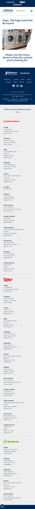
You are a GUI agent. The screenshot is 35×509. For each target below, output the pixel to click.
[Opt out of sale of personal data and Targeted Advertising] (2, 506)
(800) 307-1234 (8, 189)
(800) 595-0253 (8, 235)
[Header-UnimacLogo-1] (22, 2)
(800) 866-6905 (8, 349)
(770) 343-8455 (8, 453)
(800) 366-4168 (8, 168)
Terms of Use (14, 99)
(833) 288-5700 (8, 157)
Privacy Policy (6, 99)
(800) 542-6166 (8, 313)
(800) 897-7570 (8, 200)
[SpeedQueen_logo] (10, 2)
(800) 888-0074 (8, 181)
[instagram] (17, 86)
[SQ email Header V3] (17, 72)
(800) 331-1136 (8, 246)
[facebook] (13, 86)
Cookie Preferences (24, 99)
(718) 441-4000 (8, 211)
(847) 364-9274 (8, 133)
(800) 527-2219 (8, 270)
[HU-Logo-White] (17, 4)
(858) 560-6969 (8, 257)
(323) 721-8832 (8, 144)
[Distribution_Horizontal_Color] (13, 10)
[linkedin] (21, 86)
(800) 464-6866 (8, 222)
